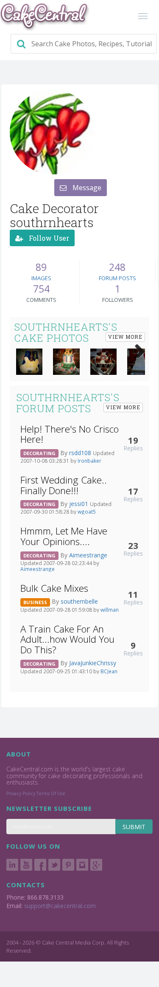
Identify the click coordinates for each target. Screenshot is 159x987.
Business (35, 602)
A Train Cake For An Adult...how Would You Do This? (67, 639)
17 (133, 491)
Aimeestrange (88, 555)
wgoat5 (87, 511)
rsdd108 (81, 453)
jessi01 (79, 504)
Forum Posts (117, 278)
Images (41, 278)
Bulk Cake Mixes (54, 588)
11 (133, 594)
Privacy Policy (20, 793)
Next (136, 348)
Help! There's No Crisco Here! (69, 434)
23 (133, 545)
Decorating (39, 453)
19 (133, 440)
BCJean (108, 671)
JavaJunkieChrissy (92, 663)
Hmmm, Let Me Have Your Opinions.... (63, 536)
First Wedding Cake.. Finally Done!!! (63, 485)
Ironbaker (89, 460)
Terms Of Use (50, 793)
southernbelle (79, 601)
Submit (134, 827)
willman (109, 609)
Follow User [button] (48, 237)
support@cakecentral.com (60, 906)
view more (125, 336)
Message (86, 187)
